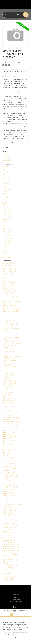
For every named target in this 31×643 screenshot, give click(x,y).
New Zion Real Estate (8, 470)
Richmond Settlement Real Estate (12, 504)
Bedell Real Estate (7, 273)
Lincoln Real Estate (7, 415)
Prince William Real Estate (9, 500)
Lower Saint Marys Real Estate (11, 426)
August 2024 (6, 219)
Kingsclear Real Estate (8, 400)
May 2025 (5, 200)
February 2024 (6, 231)
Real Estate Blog (7, 160)
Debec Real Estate (7, 314)
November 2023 (7, 238)
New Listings (6, 156)
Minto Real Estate (7, 453)
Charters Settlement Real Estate (11, 301)
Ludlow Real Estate (7, 430)
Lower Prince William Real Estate (11, 421)
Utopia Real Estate (7, 557)
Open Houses (6, 158)
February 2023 (6, 257)
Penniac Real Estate (8, 493)
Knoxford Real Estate (8, 407)
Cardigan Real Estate (8, 292)
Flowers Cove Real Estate (9, 339)
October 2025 (6, 189)
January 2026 (6, 183)
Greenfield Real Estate (8, 362)
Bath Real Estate (7, 267)
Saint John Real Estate (8, 519)
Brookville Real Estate (8, 282)
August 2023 (6, 244)
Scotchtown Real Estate (9, 523)
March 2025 (5, 204)
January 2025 (6, 208)
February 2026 (6, 181)
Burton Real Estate (7, 286)
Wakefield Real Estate (8, 561)
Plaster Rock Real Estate (9, 498)
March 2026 (5, 179)
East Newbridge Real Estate (10, 330)
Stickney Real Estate (8, 533)
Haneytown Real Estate (9, 366)
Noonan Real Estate (8, 478)
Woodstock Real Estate (9, 576)
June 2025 (5, 198)
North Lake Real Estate (9, 481)
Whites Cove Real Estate (9, 565)
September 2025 (7, 191)
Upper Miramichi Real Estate (10, 555)
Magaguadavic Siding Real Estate (11, 432)
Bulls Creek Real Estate (9, 284)
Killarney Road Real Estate (9, 398)
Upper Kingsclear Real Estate (10, 550)
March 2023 (5, 255)
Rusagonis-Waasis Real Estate (10, 517)
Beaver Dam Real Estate (9, 271)
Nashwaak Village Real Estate (10, 462)
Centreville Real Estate (8, 299)
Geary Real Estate (7, 347)
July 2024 (5, 221)
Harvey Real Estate (8, 375)
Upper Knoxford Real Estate (10, 552)
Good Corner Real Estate (9, 352)
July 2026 (5, 170)
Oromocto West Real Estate (10, 487)
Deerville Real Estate (8, 318)
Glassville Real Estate (8, 349)
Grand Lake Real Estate (9, 358)
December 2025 (7, 185)
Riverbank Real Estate (8, 508)
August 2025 (6, 193)
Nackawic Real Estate (8, 457)
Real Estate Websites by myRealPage (16, 612)
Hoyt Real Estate (7, 379)
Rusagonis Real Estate (8, 514)
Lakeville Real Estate (8, 413)
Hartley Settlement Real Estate (11, 373)
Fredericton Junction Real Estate (11, 343)
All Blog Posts (6, 154)
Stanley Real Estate (7, 531)
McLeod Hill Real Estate (9, 449)
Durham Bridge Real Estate (10, 324)
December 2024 (7, 210)
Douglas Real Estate (8, 322)
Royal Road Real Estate (9, 510)
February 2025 (6, 206)
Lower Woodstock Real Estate (11, 428)
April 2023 (5, 253)
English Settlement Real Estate (11, 333)
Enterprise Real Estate (8, 335)
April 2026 (5, 176)
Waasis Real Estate (7, 559)
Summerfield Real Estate (9, 536)
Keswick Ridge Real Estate (9, 394)
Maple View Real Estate (9, 436)
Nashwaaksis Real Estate (9, 464)
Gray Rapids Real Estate (9, 360)
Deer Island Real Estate (9, 316)
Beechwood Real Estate (9, 275)
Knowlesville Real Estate (9, 404)
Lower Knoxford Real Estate (10, 419)
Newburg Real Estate (8, 472)
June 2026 (5, 172)
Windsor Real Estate (8, 571)
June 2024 (5, 223)
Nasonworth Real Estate (9, 466)
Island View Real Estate (9, 381)
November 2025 (7, 187)
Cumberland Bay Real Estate (10, 311)
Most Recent (6, 166)
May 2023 (5, 250)
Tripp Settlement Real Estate (10, 544)
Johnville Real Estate (8, 388)
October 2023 (6, 240)
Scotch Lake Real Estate (9, 521)
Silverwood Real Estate (9, 527)
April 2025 (5, 202)
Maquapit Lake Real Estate (10, 440)
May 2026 (5, 174)
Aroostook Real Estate (8, 263)
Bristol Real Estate (7, 280)
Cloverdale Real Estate (8, 303)
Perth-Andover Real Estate (10, 495)
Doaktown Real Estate (8, 320)
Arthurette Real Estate (8, 265)
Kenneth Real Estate (8, 392)
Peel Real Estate (7, 491)
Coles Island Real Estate (9, 305)
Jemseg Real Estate (8, 385)
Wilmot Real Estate (7, 569)
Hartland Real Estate (8, 371)
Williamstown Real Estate (9, 567)
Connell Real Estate (7, 307)
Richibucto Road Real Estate (10, 502)
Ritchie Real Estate (7, 506)
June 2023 (5, 248)
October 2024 (6, 214)
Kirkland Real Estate (8, 402)
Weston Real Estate (8, 563)
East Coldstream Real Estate (10, 326)
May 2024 (5, 225)
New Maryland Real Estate (10, 468)
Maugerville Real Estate (9, 445)
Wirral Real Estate (7, 574)
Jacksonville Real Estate (9, 383)
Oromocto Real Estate (8, 485)
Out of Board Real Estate (9, 489)
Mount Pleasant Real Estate (13, 62)
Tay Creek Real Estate (8, 538)
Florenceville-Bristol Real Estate (11, 337)
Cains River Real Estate (9, 290)
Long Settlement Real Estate (10, 417)
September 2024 (7, 217)
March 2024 (5, 229)
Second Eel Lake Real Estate (10, 525)
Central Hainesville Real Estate (11, 297)
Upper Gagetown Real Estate (10, 546)
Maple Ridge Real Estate (9, 434)
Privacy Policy (25, 610)
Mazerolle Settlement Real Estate (12, 447)
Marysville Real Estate (8, 442)
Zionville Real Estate (8, 580)
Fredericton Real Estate (9, 345)
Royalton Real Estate (8, 512)
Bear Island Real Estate (9, 269)
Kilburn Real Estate (7, 396)
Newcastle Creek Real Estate (10, 476)
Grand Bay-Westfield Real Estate (11, 356)
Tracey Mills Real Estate (9, 542)
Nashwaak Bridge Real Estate (10, 459)
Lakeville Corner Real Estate (10, 411)
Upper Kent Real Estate (9, 548)
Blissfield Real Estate (8, 278)
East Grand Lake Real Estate (10, 328)
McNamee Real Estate (8, 451)
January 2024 (6, 234)
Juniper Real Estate (7, 390)
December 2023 (7, 236)
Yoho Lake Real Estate (8, 578)
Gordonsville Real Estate (9, 354)
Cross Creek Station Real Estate (11, 309)
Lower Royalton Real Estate (10, 423)
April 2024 (5, 227)
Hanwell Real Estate (8, 368)
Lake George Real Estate (9, 409)
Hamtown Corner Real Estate (10, 364)
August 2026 (6, 168)
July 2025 (5, 195)
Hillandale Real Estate (8, 377)
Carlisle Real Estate (7, 295)
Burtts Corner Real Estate (9, 288)
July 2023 (5, 246)
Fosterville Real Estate (8, 341)
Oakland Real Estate (8, 483)
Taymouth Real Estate (8, 540)
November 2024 (7, 212)
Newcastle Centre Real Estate (11, 474)
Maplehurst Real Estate (9, 438)
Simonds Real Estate (8, 529)
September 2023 (7, 242)
